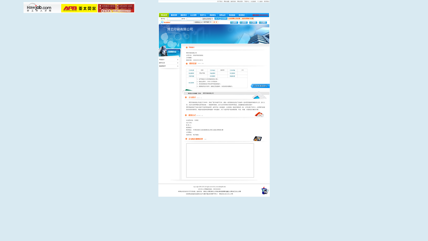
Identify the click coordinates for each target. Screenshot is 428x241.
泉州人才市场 (214, 191)
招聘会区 (222, 15)
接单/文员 (162, 63)
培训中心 (203, 15)
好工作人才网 (237, 191)
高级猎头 (213, 15)
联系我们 (266, 1)
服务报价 (233, 1)
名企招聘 (193, 15)
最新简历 (184, 15)
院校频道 (232, 15)
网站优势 (240, 1)
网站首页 (164, 15)
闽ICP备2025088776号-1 (211, 194)
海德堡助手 (162, 66)
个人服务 (260, 1)
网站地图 (226, 1)
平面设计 (161, 59)
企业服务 (253, 1)
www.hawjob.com (221, 186)
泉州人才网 (206, 191)
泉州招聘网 (222, 191)
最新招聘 (174, 15)
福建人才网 (229, 191)
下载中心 (246, 1)
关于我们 (220, 1)
